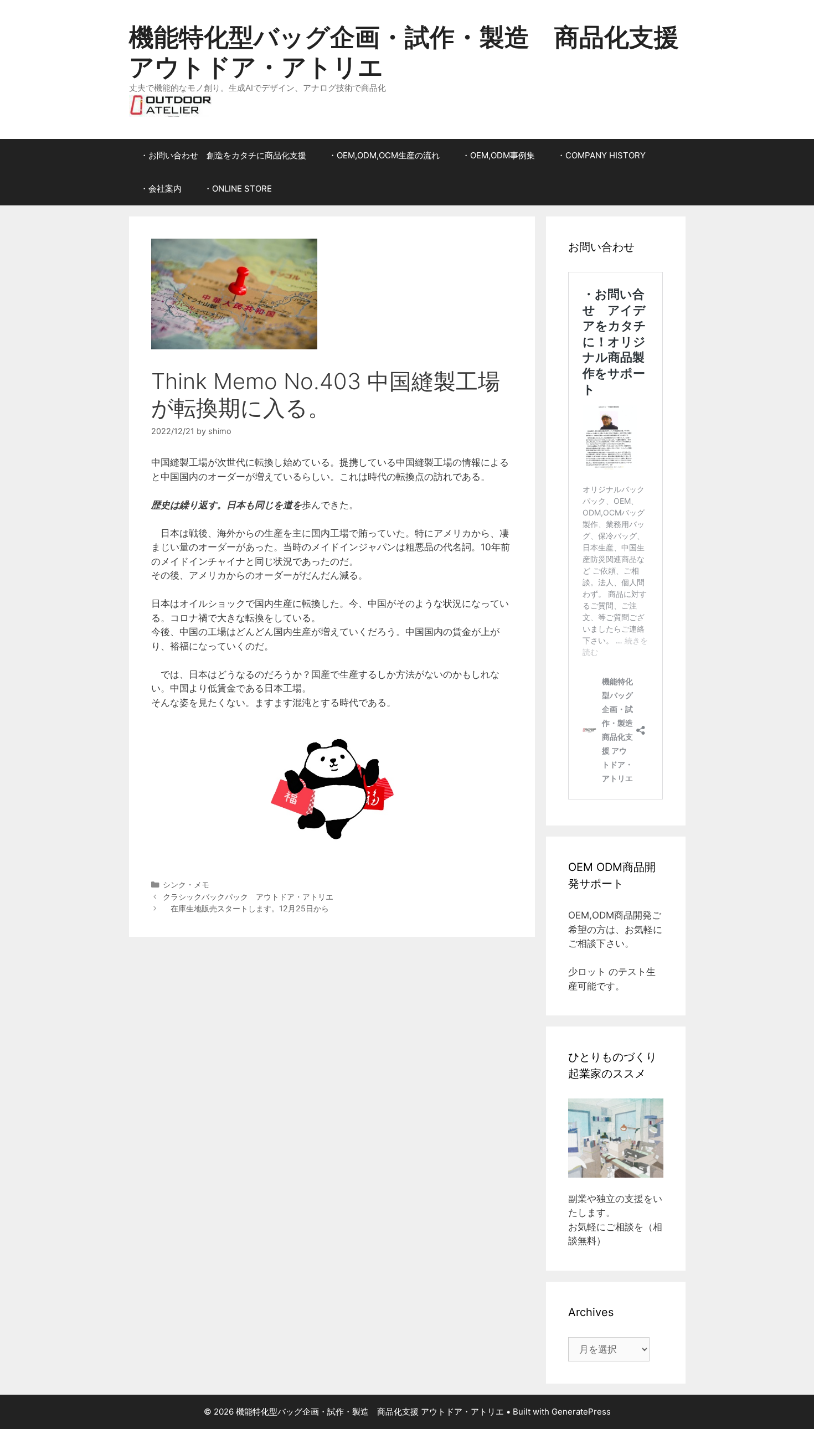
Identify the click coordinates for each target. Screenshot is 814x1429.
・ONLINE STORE (238, 188)
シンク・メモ (186, 884)
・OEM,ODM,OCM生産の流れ (384, 155)
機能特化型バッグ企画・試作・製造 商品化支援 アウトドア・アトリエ (404, 52)
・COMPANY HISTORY (601, 155)
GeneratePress (581, 1411)
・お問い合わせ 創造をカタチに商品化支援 (223, 155)
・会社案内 (161, 188)
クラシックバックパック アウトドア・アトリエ (248, 896)
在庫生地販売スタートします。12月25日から (246, 908)
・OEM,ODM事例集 (498, 155)
